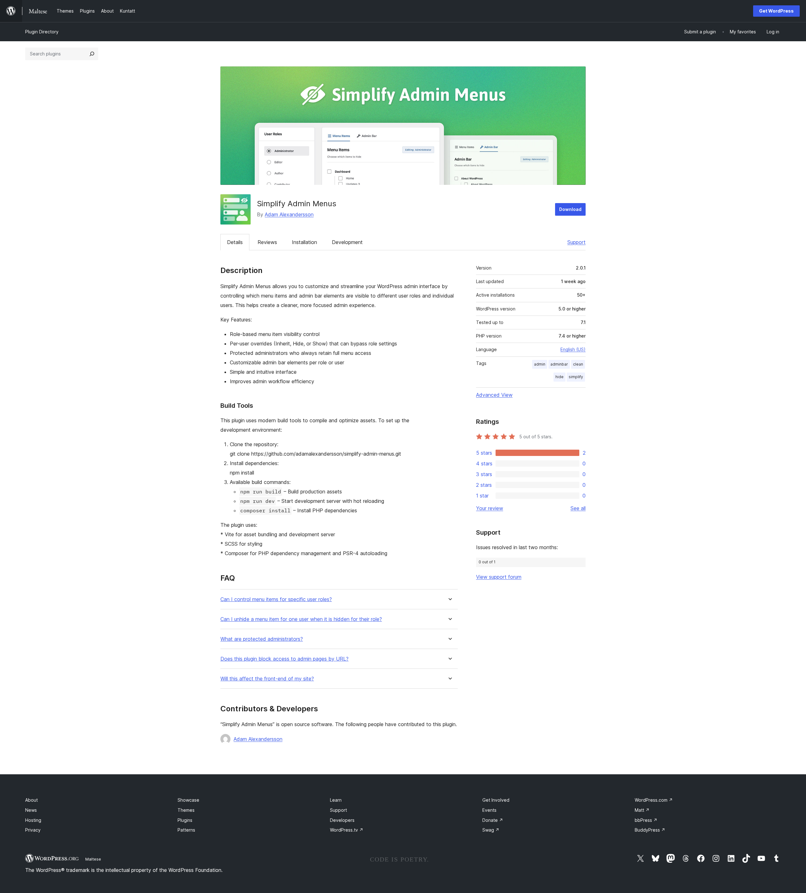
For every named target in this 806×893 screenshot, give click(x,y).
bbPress (646, 820)
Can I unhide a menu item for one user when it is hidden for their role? (301, 619)
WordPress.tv (346, 830)
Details (235, 242)
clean (578, 364)
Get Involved (495, 800)
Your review (489, 508)
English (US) (573, 349)
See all (578, 508)
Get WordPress (776, 11)
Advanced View (494, 395)
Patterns (186, 830)
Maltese (93, 859)
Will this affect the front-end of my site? (267, 679)
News (31, 810)
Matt (642, 810)
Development (347, 242)
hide (559, 376)
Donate (492, 820)
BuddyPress (650, 830)
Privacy (33, 830)
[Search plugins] (92, 54)
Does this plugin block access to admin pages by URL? (284, 659)
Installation (304, 242)
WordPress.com (654, 800)
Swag (490, 830)
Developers (342, 820)
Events (489, 810)
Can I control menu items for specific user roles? (276, 599)
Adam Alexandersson (289, 214)
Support (576, 242)
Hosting (33, 820)
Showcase (188, 800)
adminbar (559, 364)
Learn (336, 800)
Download (570, 209)
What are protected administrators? (261, 639)
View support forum (498, 577)
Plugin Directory (42, 31)
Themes (186, 810)
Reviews (267, 242)
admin (539, 364)
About (31, 800)
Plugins (185, 820)
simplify (576, 376)
